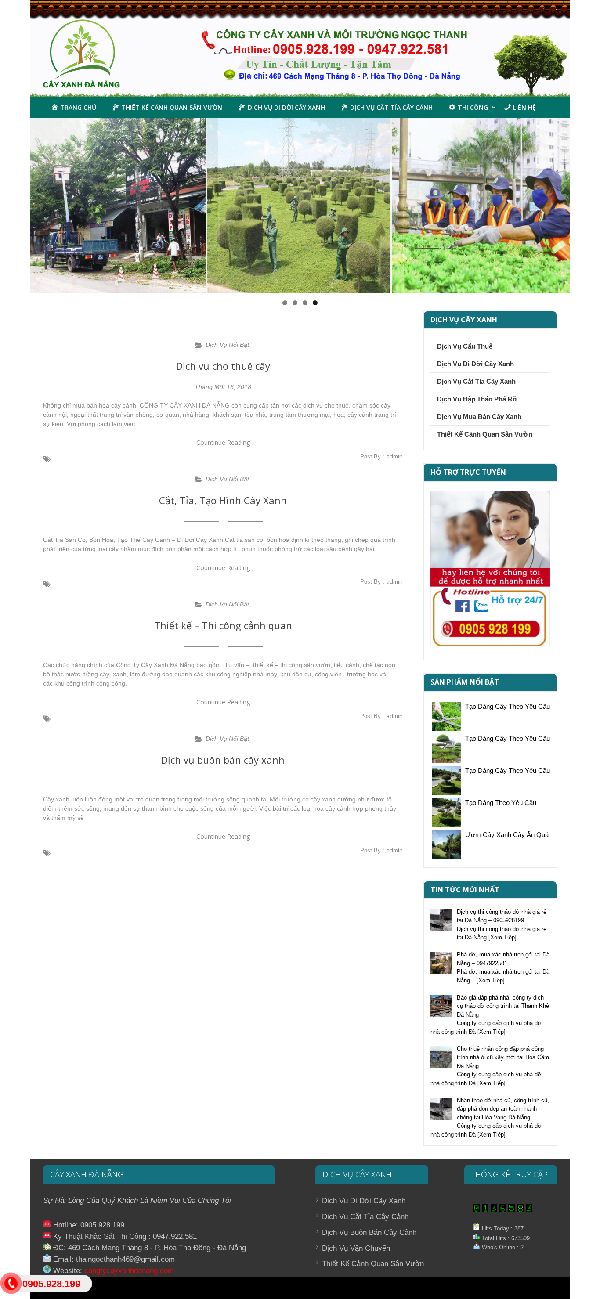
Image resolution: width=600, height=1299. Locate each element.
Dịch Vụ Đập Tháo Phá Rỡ (477, 399)
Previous (14, 203)
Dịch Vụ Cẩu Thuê (464, 346)
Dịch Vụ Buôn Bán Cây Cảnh (369, 1232)
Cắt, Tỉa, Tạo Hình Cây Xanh (223, 500)
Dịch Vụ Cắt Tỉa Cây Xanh (476, 381)
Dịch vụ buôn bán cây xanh (223, 760)
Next (585, 203)
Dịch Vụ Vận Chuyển (356, 1248)
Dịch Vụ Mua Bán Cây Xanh (479, 416)
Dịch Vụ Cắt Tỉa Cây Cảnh (365, 1216)
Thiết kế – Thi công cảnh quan (223, 625)
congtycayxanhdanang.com (129, 1270)
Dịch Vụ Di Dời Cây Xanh (475, 364)
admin (394, 456)
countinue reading (223, 442)
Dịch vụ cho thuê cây (223, 366)
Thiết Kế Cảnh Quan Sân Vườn (484, 434)
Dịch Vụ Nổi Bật (227, 344)
